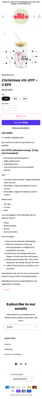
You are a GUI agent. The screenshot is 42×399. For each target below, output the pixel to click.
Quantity (5, 104)
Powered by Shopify (27, 395)
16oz (15, 99)
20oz (25, 99)
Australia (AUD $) (20, 379)
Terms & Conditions (13, 354)
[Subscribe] (34, 327)
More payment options (21, 128)
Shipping (8, 349)
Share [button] (6, 290)
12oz (6, 99)
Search (7, 344)
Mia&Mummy (17, 395)
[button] (2, 16)
